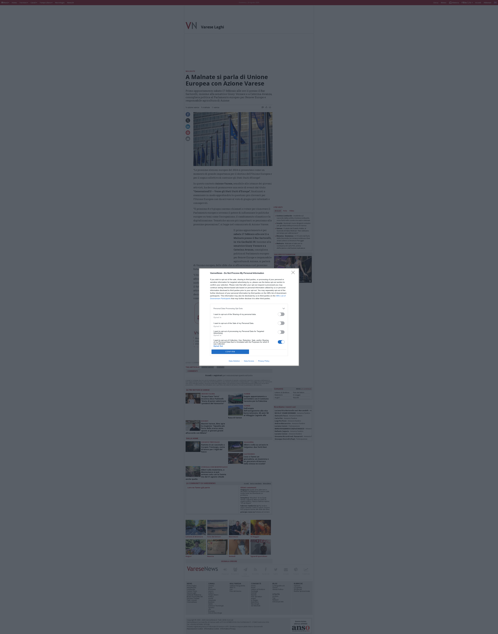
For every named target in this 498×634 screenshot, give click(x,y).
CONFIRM (230, 352)
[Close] (293, 273)
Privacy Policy (263, 361)
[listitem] (249, 308)
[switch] (281, 314)
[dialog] (249, 317)
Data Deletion (234, 361)
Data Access (249, 361)
